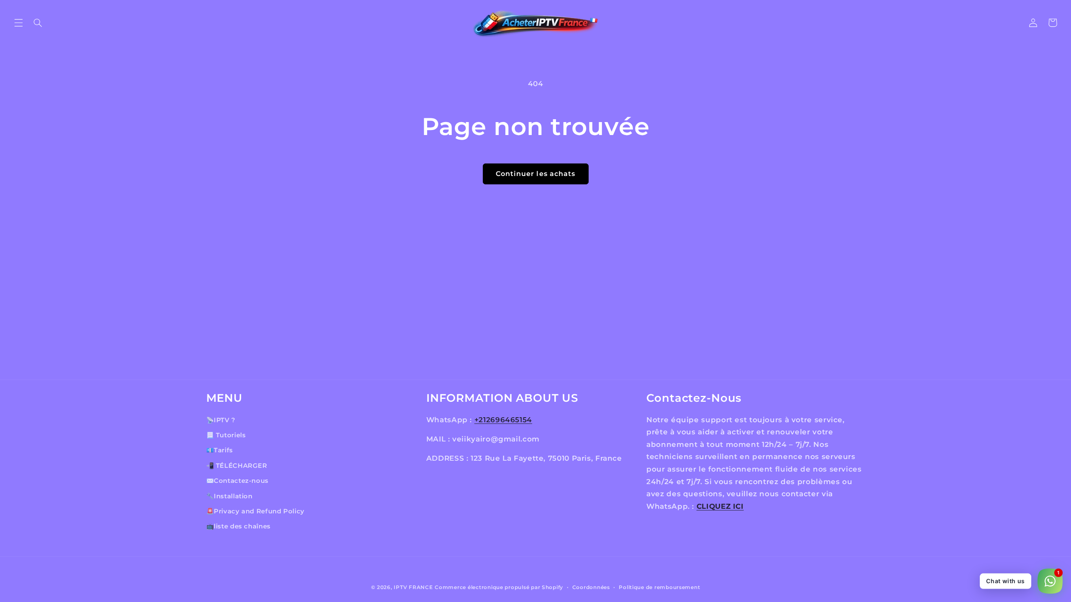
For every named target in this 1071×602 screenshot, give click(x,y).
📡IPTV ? (221, 420)
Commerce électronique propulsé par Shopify (499, 587)
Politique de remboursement (659, 587)
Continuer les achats (535, 174)
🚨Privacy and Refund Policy (255, 511)
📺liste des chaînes (238, 526)
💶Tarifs (219, 450)
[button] (18, 22)
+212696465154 (503, 420)
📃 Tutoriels (226, 435)
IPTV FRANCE (413, 587)
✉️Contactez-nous (237, 481)
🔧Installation (229, 496)
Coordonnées (591, 587)
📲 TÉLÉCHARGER (236, 465)
